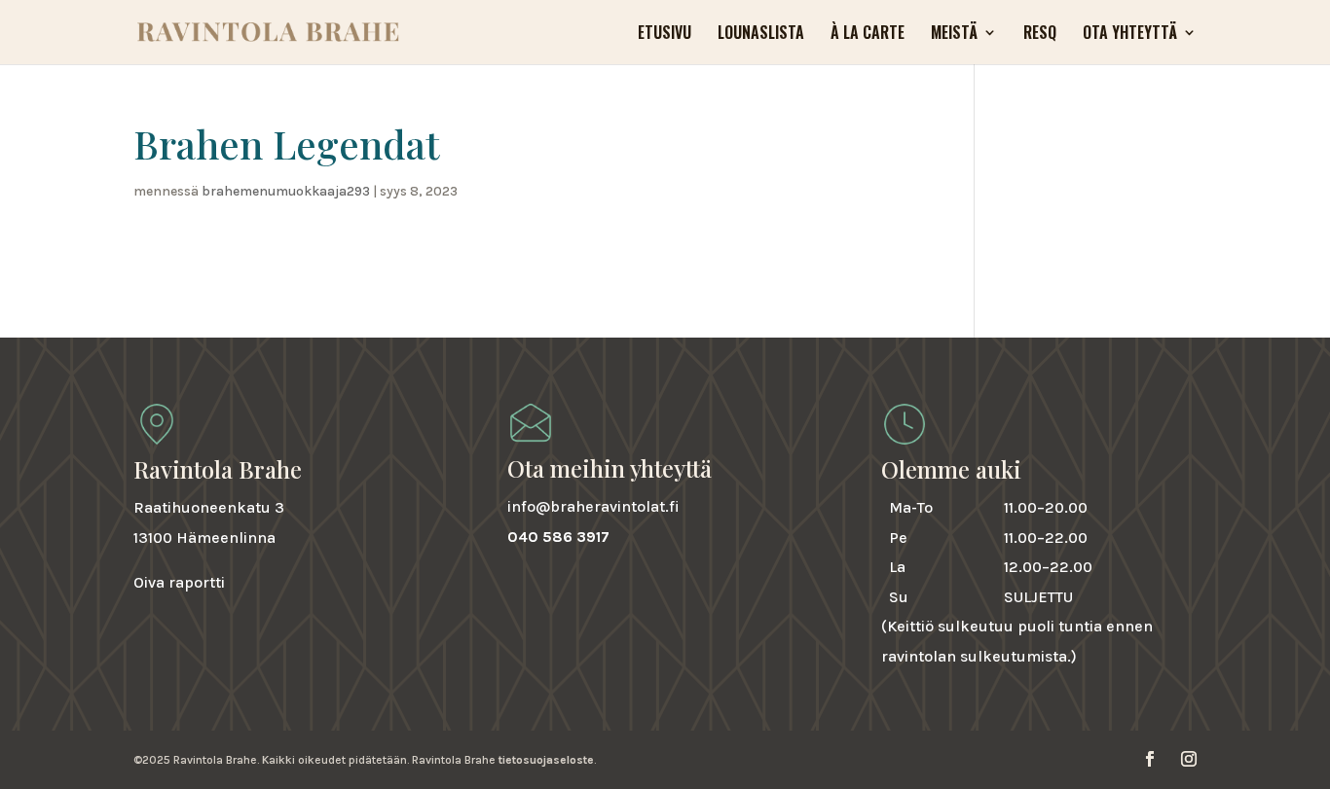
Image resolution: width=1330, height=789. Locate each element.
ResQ (1039, 34)
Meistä (954, 34)
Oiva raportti (179, 582)
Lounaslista (761, 34)
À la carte (868, 34)
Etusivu (664, 34)
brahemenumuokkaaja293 (286, 191)
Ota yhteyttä (1130, 34)
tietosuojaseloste (546, 760)
